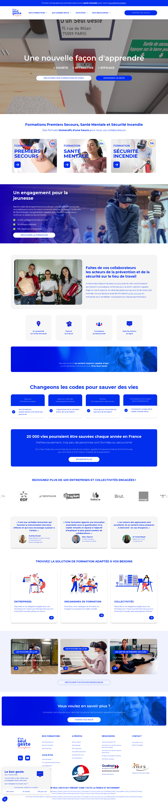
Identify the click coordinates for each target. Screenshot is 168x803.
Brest (60, 791)
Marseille (108, 791)
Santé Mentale (46, 748)
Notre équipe (76, 745)
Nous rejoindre (76, 748)
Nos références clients (79, 751)
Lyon (102, 791)
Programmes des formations (111, 756)
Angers (47, 797)
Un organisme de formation (51, 762)
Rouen (77, 793)
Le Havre (92, 791)
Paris (53, 793)
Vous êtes (81, 13)
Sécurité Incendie (47, 745)
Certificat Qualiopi (108, 759)
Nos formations (37, 13)
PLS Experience (77, 758)
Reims (65, 793)
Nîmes (139, 791)
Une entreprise (46, 759)
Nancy (127, 791)
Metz (113, 791)
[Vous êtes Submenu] (88, 13)
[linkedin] (20, 758)
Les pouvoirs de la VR (109, 742)
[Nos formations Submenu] (47, 13)
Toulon (83, 793)
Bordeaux (54, 791)
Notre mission (76, 742)
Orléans (59, 793)
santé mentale (134, 293)
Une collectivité (47, 766)
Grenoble (85, 791)
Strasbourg (105, 793)
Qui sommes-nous (60, 13)
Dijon (79, 791)
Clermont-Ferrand (70, 791)
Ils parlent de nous (78, 755)
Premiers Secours (47, 742)
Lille (97, 791)
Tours (88, 793)
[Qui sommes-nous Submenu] (71, 13)
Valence (113, 793)
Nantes (133, 791)
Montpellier (120, 791)
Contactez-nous (137, 742)
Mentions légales (137, 745)
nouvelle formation (117, 3)
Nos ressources (100, 13)
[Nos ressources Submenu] (110, 13)
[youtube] (27, 758)
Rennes (71, 793)
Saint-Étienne (95, 793)
